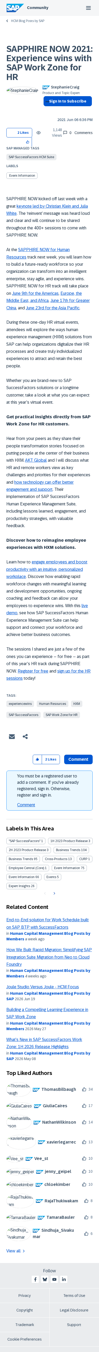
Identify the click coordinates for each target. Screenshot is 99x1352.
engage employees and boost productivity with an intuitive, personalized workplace (46, 569)
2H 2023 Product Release (27, 850)
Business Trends (68, 850)
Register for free (33, 671)
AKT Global (36, 460)
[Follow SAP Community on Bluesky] (45, 1279)
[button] (28, 141)
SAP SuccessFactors (23, 715)
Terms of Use (74, 1295)
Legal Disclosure (74, 1310)
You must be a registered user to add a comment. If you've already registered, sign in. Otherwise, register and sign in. (48, 785)
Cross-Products (56, 859)
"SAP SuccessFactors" (24, 841)
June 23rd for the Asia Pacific (52, 308)
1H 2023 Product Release (69, 841)
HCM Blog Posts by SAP (27, 21)
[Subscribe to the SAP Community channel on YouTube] (54, 1279)
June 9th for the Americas (35, 293)
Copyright (24, 1310)
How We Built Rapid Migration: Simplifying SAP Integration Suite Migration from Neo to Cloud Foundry (49, 957)
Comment (26, 805)
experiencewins (20, 704)
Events (51, 877)
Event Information (22, 175)
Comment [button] (78, 759)
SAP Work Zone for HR (62, 715)
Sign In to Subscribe (67, 101)
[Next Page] (53, 893)
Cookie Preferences (24, 1339)
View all (13, 1251)
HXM (76, 704)
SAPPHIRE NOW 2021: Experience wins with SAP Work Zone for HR (49, 63)
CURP (83, 859)
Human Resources (52, 704)
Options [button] (46, 111)
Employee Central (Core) (26, 868)
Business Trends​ (21, 859)
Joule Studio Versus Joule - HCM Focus (42, 987)
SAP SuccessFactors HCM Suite (31, 157)
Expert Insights (19, 886)
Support (74, 1325)
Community (37, 8)
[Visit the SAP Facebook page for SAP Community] (35, 1279)
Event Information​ (22, 877)
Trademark (24, 1325)
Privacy (24, 1295)
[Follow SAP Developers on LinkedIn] (64, 1279)
